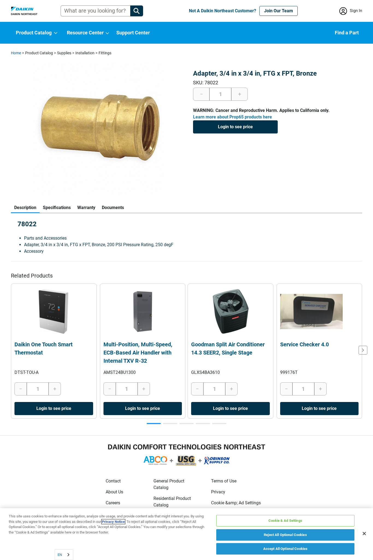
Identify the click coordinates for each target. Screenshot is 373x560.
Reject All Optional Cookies (285, 535)
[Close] (364, 534)
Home (16, 53)
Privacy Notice (113, 522)
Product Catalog (39, 53)
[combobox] (64, 554)
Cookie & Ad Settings (285, 521)
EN (60, 555)
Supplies (64, 53)
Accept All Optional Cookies (285, 549)
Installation (84, 53)
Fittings (105, 53)
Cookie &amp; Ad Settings (236, 502)
